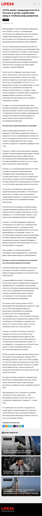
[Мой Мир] (23, 426)
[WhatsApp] (20, 426)
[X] (14, 426)
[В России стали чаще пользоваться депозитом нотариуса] (21, 466)
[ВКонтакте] (3, 426)
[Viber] (17, 426)
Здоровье (7, 439)
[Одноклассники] (6, 426)
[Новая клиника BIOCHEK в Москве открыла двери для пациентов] (21, 445)
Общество (7, 459)
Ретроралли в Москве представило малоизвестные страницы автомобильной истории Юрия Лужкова (20, 491)
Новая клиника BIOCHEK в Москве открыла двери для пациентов (18, 452)
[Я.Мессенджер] (9, 426)
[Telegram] (12, 426)
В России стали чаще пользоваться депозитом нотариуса (18, 472)
